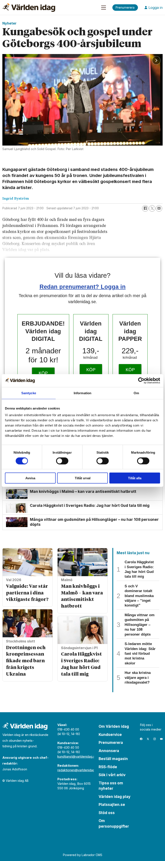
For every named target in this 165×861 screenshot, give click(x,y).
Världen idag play (114, 796)
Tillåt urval (82, 478)
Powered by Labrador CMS (82, 855)
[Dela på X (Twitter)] (152, 208)
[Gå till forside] (28, 7)
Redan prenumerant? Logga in (83, 286)
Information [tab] (82, 393)
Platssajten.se (112, 804)
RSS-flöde (108, 767)
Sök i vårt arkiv (112, 775)
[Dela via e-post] (159, 208)
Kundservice (110, 734)
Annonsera (109, 751)
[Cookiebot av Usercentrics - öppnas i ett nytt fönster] (141, 380)
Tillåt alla (134, 478)
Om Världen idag (114, 726)
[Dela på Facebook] (145, 208)
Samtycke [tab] (28, 393)
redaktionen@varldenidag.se (78, 770)
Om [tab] (136, 393)
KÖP (43, 373)
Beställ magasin (113, 759)
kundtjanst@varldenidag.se (77, 756)
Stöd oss (107, 813)
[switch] (62, 460)
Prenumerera (111, 742)
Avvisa (30, 478)
